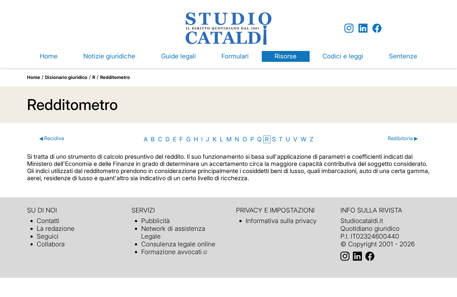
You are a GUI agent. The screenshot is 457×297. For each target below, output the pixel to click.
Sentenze (403, 56)
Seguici (47, 236)
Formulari (235, 56)
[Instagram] (348, 28)
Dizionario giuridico (66, 77)
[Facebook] (376, 28)
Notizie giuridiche (109, 56)
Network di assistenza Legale (173, 232)
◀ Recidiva (51, 138)
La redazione (56, 228)
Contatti (48, 221)
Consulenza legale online (178, 244)
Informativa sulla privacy (281, 221)
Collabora (51, 244)
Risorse (286, 56)
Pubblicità (155, 221)
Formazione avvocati (171, 252)
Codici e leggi (342, 56)
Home (49, 56)
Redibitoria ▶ (403, 138)
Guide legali (178, 56)
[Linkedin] (362, 28)
